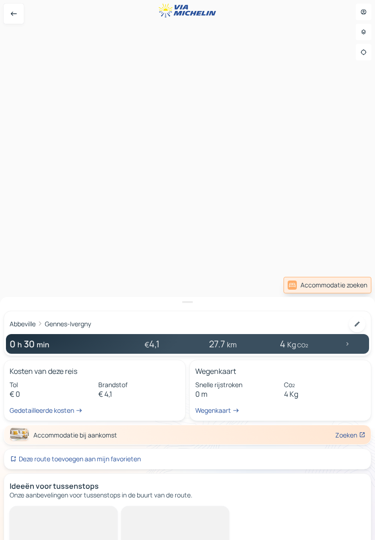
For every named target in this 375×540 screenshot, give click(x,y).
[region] (187, 270)
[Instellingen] (363, 32)
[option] (44, 513)
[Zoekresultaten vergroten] (187, 302)
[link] (327, 285)
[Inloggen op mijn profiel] (363, 12)
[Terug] (14, 14)
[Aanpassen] (357, 324)
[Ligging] (363, 52)
